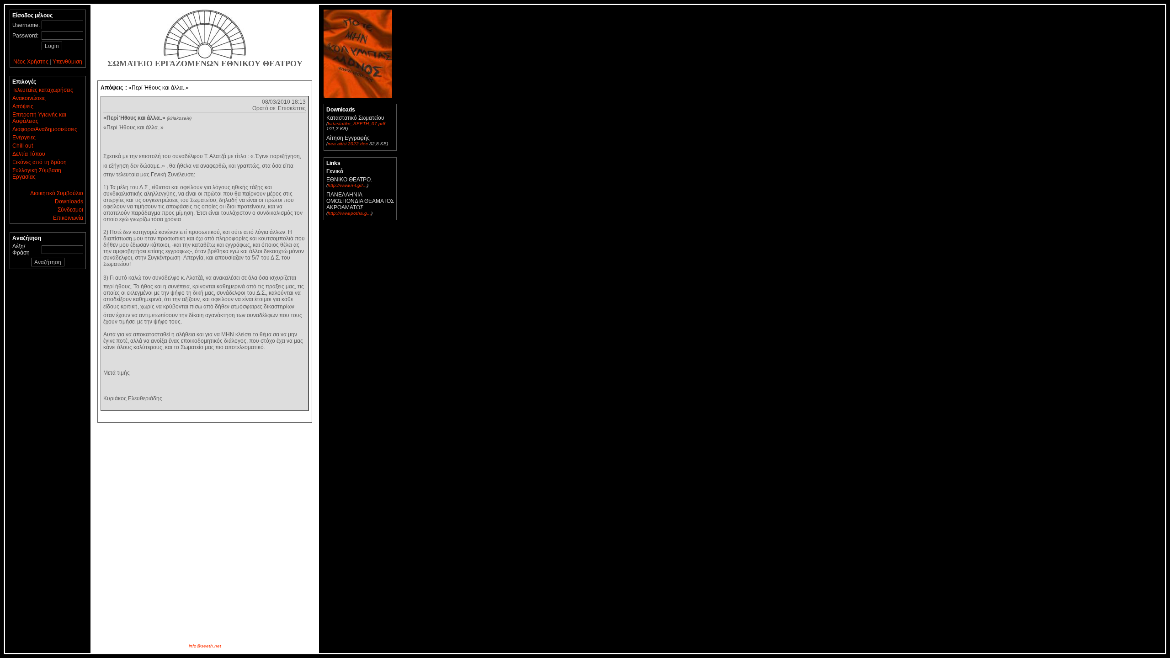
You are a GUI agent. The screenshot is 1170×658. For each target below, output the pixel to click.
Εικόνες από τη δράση (39, 162)
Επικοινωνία (68, 218)
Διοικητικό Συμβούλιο (56, 193)
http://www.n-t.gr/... (347, 185)
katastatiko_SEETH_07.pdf (356, 123)
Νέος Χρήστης (30, 61)
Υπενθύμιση (67, 61)
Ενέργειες (24, 137)
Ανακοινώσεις (29, 98)
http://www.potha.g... (349, 213)
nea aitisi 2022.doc (348, 143)
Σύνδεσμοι (70, 210)
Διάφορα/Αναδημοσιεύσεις (44, 129)
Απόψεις (22, 106)
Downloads (69, 201)
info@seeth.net (205, 645)
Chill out (22, 146)
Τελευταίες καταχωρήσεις (42, 90)
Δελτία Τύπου (28, 154)
